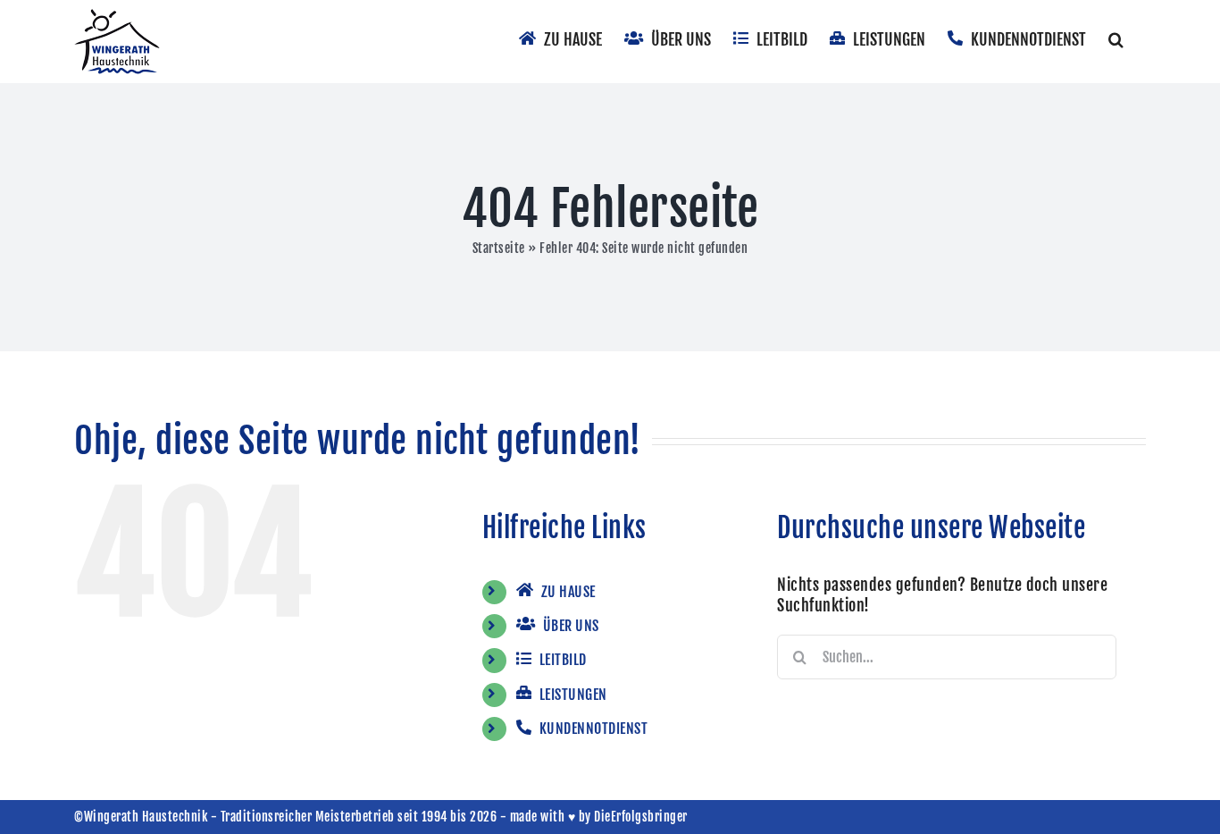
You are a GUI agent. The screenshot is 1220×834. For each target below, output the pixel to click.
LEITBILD (561, 660)
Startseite (498, 248)
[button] (1116, 37)
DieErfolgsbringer (641, 816)
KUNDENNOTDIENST (592, 728)
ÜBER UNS (569, 626)
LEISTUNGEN (571, 694)
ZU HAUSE (567, 592)
